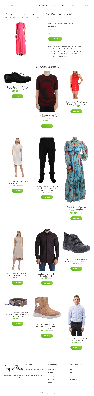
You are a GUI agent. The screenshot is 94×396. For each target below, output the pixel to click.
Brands (54, 5)
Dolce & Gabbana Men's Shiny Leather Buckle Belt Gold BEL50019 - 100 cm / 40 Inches (18, 314)
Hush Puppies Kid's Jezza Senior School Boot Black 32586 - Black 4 (76, 260)
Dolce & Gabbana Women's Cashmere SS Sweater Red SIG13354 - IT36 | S (47, 117)
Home (6, 18)
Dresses (70, 24)
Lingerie (85, 5)
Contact (72, 372)
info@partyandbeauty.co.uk (35, 375)
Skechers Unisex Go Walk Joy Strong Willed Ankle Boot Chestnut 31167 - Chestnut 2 (46, 326)
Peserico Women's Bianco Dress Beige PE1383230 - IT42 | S (17, 274)
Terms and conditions (77, 376)
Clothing (64, 5)
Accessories (43, 5)
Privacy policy (74, 379)
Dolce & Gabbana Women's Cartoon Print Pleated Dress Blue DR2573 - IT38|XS (76, 209)
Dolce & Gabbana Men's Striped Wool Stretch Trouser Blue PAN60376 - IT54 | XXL (47, 188)
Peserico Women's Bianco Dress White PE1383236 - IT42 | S (17, 182)
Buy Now (55, 39)
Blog (71, 369)
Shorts (65, 24)
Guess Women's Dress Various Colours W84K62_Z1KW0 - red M (76, 103)
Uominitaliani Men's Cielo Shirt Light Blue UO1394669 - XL (76, 339)
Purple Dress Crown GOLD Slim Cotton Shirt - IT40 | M (47, 275)
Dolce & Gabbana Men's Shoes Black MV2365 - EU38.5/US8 (17, 88)
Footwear (74, 5)
